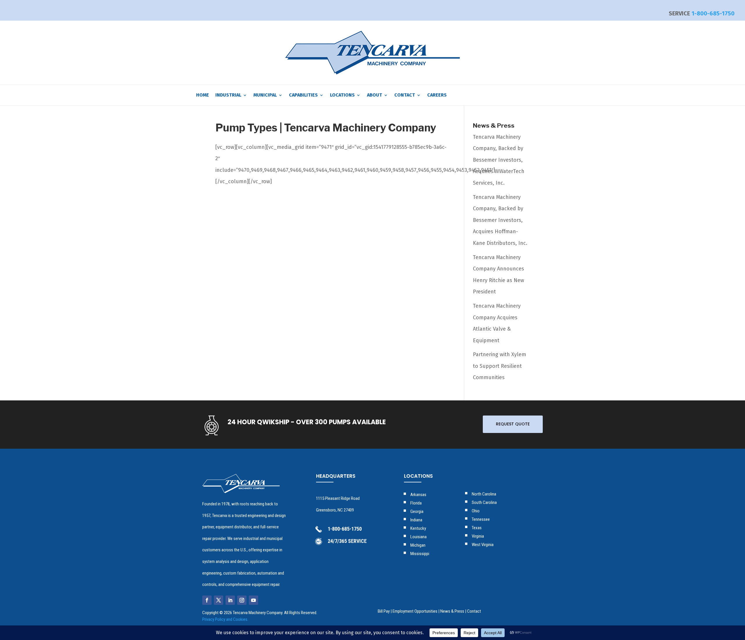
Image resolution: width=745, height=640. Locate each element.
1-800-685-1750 (713, 13)
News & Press (452, 611)
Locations (342, 95)
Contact (404, 95)
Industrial (228, 95)
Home (202, 95)
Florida (416, 503)
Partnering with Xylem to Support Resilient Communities (499, 366)
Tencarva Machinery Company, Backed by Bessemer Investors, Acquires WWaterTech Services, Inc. (498, 160)
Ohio (476, 511)
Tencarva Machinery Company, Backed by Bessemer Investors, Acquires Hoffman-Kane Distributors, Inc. (500, 220)
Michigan (417, 545)
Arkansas (418, 494)
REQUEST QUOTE (513, 424)
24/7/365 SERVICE (347, 541)
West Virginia (483, 544)
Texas (477, 527)
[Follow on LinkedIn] (230, 600)
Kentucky (418, 528)
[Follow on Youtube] (253, 600)
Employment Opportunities (415, 611)
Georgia (416, 511)
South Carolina (484, 502)
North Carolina (484, 494)
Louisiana (418, 536)
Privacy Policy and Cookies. (225, 619)
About (374, 95)
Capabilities (303, 95)
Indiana (416, 520)
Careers (437, 95)
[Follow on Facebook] (207, 600)
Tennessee (481, 519)
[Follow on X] (218, 600)
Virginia (478, 536)
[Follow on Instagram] (241, 600)
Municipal (265, 95)
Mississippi (419, 553)
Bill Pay (384, 611)
